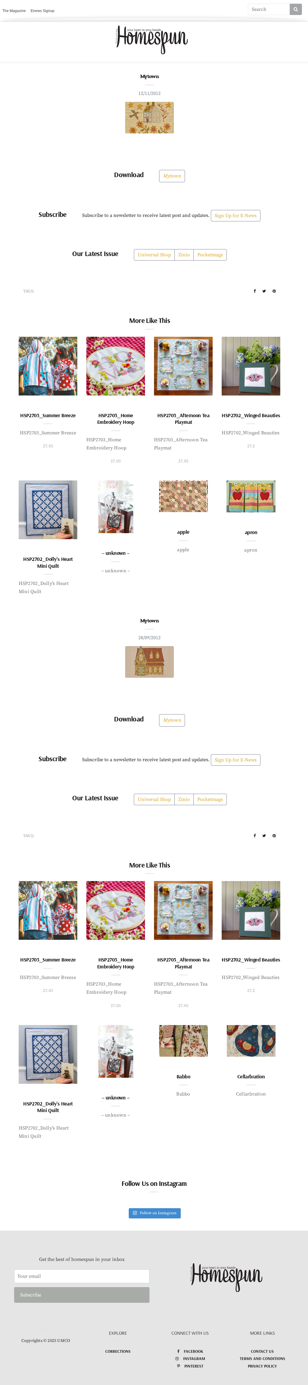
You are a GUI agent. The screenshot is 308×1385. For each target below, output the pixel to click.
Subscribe (30, 1295)
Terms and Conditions (262, 1358)
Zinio (184, 255)
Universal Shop (154, 255)
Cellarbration (251, 1076)
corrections (118, 1351)
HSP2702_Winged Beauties (251, 415)
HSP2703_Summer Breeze (47, 415)
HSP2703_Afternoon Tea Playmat (183, 419)
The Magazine (14, 11)
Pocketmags (210, 255)
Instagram (194, 1358)
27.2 (251, 446)
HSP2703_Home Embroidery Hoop (115, 419)
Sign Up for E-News (236, 216)
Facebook (193, 1351)
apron (251, 532)
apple (183, 531)
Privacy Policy (262, 1366)
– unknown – (115, 552)
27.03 (48, 446)
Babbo (183, 1076)
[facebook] (255, 291)
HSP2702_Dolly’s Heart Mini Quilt (47, 562)
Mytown (172, 176)
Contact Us (262, 1351)
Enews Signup (42, 11)
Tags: (28, 291)
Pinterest (193, 1366)
